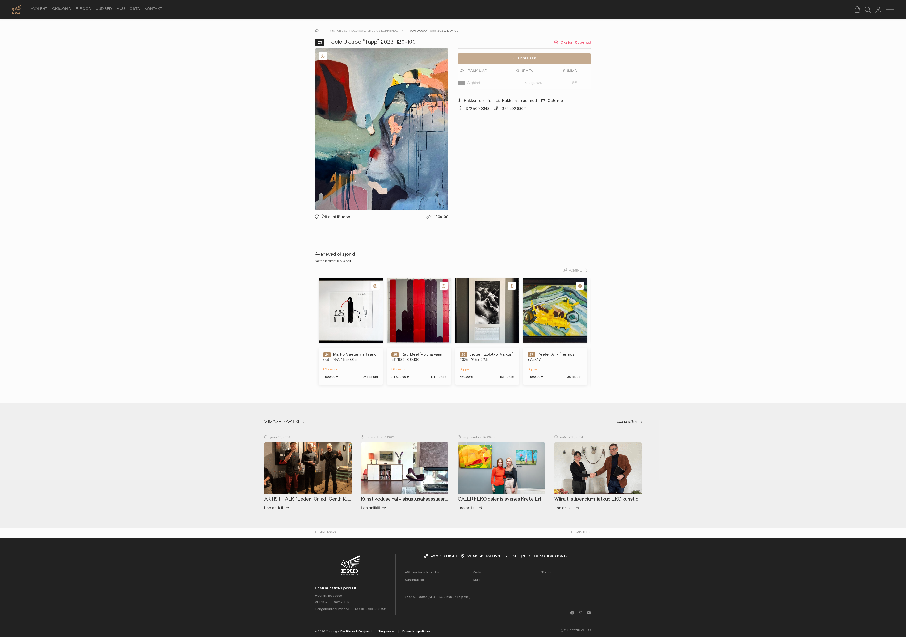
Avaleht (39, 9)
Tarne (546, 573)
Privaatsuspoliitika (416, 632)
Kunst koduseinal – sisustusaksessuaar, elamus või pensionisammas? (435, 500)
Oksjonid (61, 9)
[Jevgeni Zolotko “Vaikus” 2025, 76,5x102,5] (487, 310)
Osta (135, 9)
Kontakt (153, 9)
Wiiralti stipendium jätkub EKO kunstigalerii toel (606, 500)
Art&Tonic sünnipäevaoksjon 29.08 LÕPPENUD (363, 31)
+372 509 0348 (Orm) (454, 597)
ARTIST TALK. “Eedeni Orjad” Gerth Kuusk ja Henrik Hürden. (329, 500)
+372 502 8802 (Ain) (420, 597)
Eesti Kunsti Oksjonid (356, 632)
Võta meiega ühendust (423, 573)
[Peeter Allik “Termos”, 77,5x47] (555, 310)
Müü (121, 9)
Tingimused (386, 632)
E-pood (83, 9)
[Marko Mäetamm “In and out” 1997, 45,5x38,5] (351, 310)
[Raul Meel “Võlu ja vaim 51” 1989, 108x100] (419, 310)
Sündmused (414, 580)
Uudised (104, 9)
